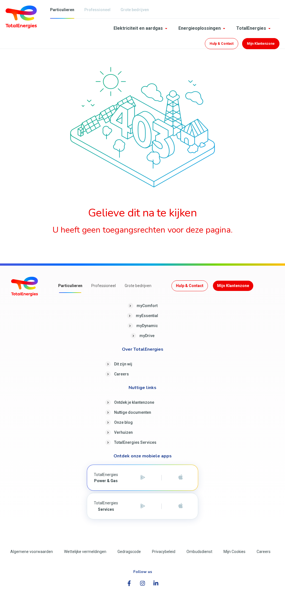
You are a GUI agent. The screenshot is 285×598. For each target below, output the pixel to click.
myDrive (146, 335)
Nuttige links (142, 388)
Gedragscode (129, 551)
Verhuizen (123, 432)
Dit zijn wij (123, 364)
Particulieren (62, 10)
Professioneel (97, 10)
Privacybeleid (163, 551)
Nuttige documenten (132, 412)
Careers (121, 374)
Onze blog (123, 422)
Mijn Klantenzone (261, 44)
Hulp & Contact (222, 44)
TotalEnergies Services (135, 442)
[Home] (21, 16)
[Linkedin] (156, 583)
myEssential (147, 315)
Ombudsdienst (199, 551)
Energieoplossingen (199, 28)
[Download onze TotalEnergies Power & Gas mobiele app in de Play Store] (142, 477)
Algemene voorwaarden (31, 551)
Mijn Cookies (234, 551)
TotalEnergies (251, 28)
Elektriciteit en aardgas (138, 28)
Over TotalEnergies (142, 349)
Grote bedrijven (135, 10)
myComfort (147, 305)
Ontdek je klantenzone (134, 402)
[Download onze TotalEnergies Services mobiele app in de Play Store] (142, 506)
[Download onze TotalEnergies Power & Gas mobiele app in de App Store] (180, 477)
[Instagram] (142, 583)
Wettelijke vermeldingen (85, 551)
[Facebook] (129, 583)
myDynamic (147, 325)
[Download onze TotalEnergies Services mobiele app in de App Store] (180, 506)
